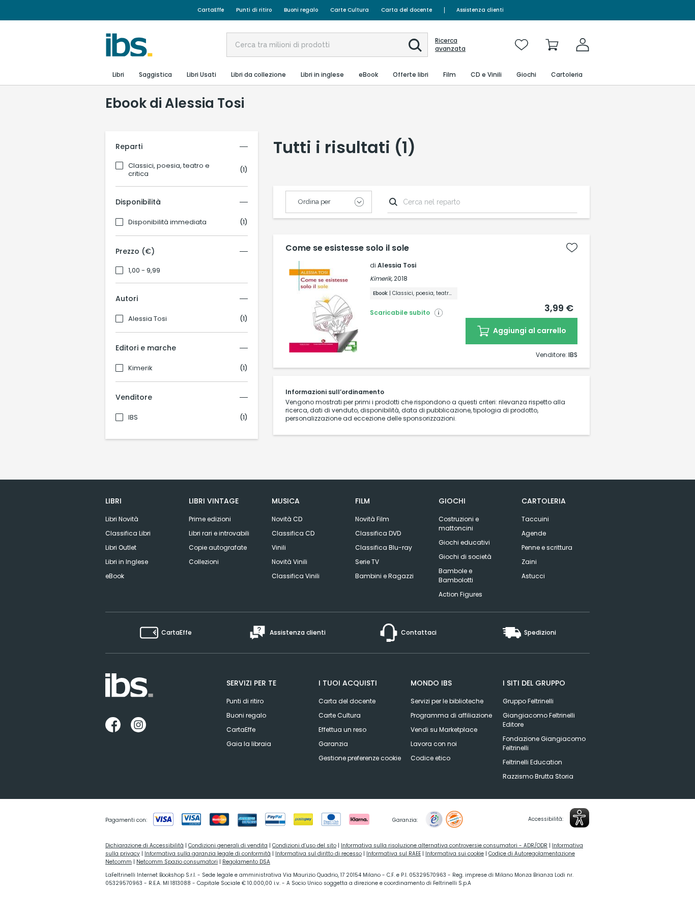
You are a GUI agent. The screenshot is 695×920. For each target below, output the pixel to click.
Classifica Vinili (296, 576)
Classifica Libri (128, 533)
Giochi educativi (464, 542)
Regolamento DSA (246, 862)
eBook (114, 576)
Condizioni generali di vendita (228, 845)
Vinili (279, 547)
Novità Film (372, 519)
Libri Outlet (120, 547)
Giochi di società (465, 556)
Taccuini (535, 519)
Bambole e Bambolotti (456, 575)
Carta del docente (406, 10)
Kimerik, (381, 278)
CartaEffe (210, 10)
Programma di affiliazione (451, 715)
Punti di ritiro (254, 10)
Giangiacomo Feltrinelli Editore (539, 720)
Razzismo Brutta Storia (538, 776)
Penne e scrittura (547, 547)
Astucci (533, 576)
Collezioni (204, 561)
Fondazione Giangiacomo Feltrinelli (544, 743)
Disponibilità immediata (167, 222)
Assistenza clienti (480, 10)
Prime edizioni (210, 519)
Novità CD (287, 519)
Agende (534, 533)
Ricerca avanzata (450, 45)
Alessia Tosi (147, 319)
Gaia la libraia (248, 743)
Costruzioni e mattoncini (459, 523)
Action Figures (460, 594)
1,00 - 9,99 (144, 270)
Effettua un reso (342, 729)
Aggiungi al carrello (528, 330)
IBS (133, 417)
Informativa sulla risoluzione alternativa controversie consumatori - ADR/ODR (444, 845)
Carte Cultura (349, 10)
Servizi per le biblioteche (447, 701)
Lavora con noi (434, 743)
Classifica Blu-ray (383, 547)
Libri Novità (121, 519)
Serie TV (367, 561)
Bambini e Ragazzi (384, 576)
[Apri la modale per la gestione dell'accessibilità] (579, 818)
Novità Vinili (289, 561)
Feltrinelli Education (532, 762)
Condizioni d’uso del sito (304, 845)
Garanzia (333, 743)
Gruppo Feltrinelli (528, 701)
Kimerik (140, 368)
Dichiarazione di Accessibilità (144, 845)
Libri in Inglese (126, 561)
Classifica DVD (378, 533)
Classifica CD (293, 533)
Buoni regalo (301, 10)
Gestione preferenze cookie (359, 758)
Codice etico (430, 758)
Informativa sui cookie (454, 853)
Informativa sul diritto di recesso (318, 853)
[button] (415, 45)
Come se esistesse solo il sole (347, 248)
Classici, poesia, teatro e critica (169, 170)
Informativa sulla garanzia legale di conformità (207, 853)
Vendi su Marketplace (444, 729)
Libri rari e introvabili (219, 533)
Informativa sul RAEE (393, 853)
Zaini (529, 561)
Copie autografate (218, 547)
